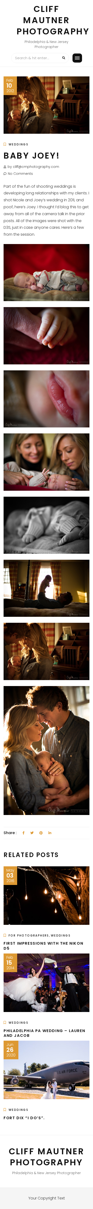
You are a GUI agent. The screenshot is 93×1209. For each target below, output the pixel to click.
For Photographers (29, 935)
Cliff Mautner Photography (53, 20)
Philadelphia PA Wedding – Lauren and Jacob (44, 1033)
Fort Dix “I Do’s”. (24, 1118)
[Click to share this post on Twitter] (32, 833)
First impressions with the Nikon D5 (43, 946)
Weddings (18, 144)
